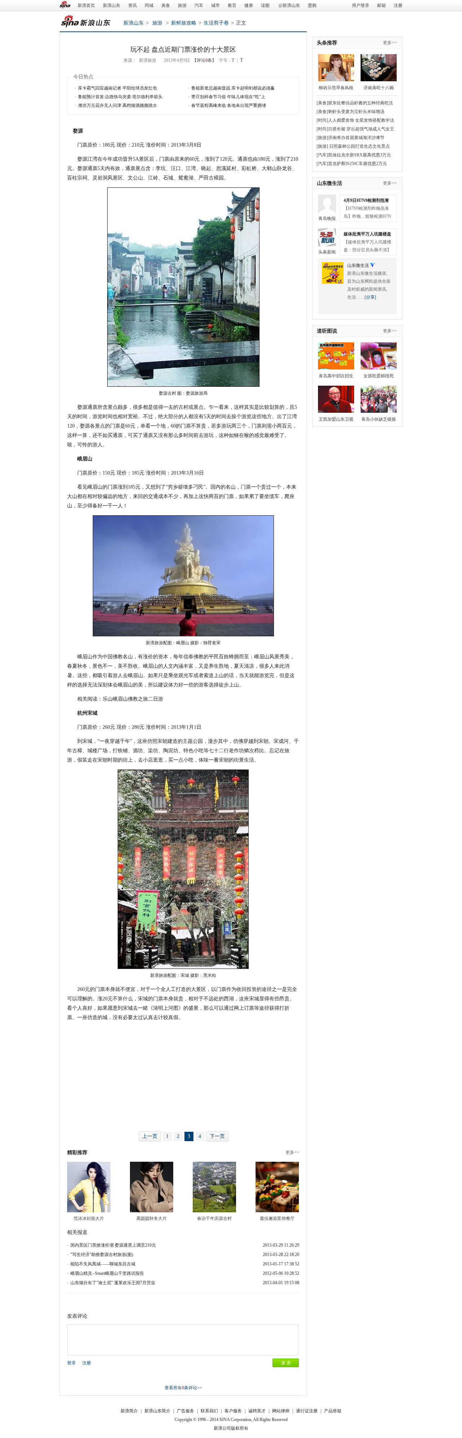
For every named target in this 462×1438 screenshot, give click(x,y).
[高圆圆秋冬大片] (151, 1187)
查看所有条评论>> (183, 1387)
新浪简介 (129, 1410)
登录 (71, 1362)
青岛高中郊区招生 (336, 375)
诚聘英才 (257, 1410)
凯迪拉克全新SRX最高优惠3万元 (359, 154)
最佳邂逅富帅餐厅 (277, 1218)
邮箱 (381, 5)
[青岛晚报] (327, 204)
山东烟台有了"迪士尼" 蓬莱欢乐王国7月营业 (112, 1282)
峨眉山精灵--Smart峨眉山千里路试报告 (107, 1273)
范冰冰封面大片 (89, 1218)
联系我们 (209, 1410)
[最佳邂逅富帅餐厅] (277, 1187)
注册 (398, 5)
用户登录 (360, 5)
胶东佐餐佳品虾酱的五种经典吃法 (360, 102)
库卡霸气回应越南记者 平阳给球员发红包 (117, 88)
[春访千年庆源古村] (214, 1187)
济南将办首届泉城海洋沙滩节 (356, 137)
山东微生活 (329, 183)
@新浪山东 (289, 5)
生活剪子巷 (216, 23)
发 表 (286, 1362)
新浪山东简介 (157, 1410)
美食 (165, 5)
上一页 (149, 1136)
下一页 (217, 1136)
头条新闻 (327, 252)
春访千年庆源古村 (214, 1218)
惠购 (312, 5)
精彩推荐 (77, 1152)
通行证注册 (307, 1410)
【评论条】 (204, 60)
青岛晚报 (327, 218)
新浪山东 (111, 5)
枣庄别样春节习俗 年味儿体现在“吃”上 (228, 96)
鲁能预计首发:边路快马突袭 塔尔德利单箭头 (120, 96)
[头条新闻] (327, 237)
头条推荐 (327, 43)
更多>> (292, 1152)
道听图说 (327, 331)
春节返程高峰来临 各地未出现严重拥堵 (228, 105)
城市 (215, 5)
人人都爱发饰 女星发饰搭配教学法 (361, 120)
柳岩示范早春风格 (336, 87)
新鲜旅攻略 (183, 23)
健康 (248, 5)
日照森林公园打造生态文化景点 (359, 146)
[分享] (370, 297)
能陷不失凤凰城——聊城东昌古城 (102, 1263)
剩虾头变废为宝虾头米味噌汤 (356, 111)
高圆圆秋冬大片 (151, 1218)
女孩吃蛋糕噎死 (378, 375)
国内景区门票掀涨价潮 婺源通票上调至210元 (113, 1245)
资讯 (132, 5)
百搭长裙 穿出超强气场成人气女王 (361, 128)
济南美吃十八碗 (378, 87)
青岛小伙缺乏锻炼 (378, 419)
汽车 (199, 5)
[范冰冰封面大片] (88, 1187)
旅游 (182, 5)
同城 (149, 5)
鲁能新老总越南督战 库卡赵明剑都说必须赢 (233, 88)
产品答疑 (332, 1410)
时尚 (322, 120)
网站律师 (280, 1410)
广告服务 (185, 1410)
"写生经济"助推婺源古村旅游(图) (101, 1254)
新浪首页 (86, 5)
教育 (232, 5)
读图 (265, 5)
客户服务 (233, 1410)
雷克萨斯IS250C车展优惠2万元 (357, 163)
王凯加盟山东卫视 (336, 419)
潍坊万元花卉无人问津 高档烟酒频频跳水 (117, 105)
